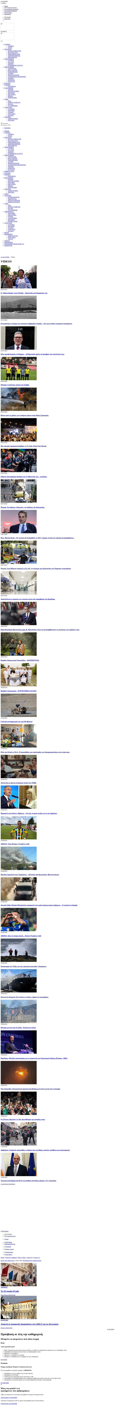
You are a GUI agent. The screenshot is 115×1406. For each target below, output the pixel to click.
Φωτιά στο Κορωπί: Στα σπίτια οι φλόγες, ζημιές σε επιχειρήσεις (24, 997)
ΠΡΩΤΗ (6, 131)
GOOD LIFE (8, 107)
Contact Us (36, 1257)
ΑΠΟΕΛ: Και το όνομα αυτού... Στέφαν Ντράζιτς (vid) (21, 936)
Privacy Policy (22, 1257)
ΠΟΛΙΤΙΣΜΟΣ (8, 88)
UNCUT (10, 239)
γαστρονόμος (8, 12)
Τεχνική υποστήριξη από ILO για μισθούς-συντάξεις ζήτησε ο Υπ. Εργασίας (28, 1181)
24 (4, 1184)
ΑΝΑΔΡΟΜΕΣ (12, 218)
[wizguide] (7, 1246)
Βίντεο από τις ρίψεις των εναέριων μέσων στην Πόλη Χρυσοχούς (25, 415)
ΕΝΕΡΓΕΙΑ (11, 80)
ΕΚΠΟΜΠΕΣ (8, 234)
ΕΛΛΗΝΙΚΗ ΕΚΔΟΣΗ (11, 9)
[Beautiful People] (9, 1244)
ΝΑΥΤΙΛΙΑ (11, 81)
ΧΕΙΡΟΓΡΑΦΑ (12, 97)
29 (11, 1184)
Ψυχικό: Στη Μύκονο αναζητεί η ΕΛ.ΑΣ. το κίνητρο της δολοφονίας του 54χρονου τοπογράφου (36, 568)
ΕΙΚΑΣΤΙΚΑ (12, 94)
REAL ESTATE (12, 70)
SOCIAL (10, 104)
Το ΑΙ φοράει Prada (10, 1291)
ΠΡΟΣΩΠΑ (11, 220)
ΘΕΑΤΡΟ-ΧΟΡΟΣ (13, 91)
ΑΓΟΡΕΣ (10, 73)
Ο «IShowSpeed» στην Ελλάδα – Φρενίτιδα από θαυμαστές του (24, 293)
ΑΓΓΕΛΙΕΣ (7, 195)
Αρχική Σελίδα (5, 257)
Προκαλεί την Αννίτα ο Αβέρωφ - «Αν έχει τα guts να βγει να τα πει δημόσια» (29, 813)
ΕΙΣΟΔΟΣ (7, 19)
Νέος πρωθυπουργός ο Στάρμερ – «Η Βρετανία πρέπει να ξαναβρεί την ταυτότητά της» (32, 354)
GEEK (6, 99)
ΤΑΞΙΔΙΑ (11, 112)
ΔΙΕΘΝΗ (10, 64)
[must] (6, 1239)
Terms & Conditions (11, 1257)
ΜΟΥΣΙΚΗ (11, 93)
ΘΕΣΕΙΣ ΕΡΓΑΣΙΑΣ (14, 202)
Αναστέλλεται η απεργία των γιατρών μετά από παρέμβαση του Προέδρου (28, 599)
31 (14, 1184)
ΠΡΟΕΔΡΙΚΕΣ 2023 (14, 54)
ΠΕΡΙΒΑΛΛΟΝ (9, 171)
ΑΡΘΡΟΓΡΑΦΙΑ (13, 118)
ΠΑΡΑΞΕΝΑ (12, 86)
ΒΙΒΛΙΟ (10, 96)
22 (1, 1184)
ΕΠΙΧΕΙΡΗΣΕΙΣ (13, 72)
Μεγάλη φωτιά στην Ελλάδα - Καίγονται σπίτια (18, 1028)
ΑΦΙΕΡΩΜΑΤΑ (9, 211)
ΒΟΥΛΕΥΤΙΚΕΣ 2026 (14, 51)
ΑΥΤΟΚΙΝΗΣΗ (12, 106)
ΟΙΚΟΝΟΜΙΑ (12, 68)
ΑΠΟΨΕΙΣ (7, 117)
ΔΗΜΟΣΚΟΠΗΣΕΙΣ (14, 55)
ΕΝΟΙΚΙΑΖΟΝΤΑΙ (13, 197)
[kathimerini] (8, 1242)
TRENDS (11, 78)
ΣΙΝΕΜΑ (10, 89)
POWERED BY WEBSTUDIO (32, 1260)
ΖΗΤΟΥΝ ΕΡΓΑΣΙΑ (14, 200)
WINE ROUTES (13, 236)
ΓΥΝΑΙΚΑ (11, 109)
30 (13, 1184)
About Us (29, 1257)
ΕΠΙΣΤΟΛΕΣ (8, 245)
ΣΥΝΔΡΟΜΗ (5, 1383)
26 (7, 1184)
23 (3, 1184)
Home (6, 6)
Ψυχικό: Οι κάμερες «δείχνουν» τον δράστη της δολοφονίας (22, 507)
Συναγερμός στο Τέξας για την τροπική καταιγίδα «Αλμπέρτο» (24, 966)
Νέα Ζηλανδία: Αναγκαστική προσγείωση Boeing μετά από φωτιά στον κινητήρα (30, 1089)
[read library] (8, 1254)
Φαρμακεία (7, 14)
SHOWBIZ (11, 110)
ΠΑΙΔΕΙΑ (11, 46)
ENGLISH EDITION (10, 11)
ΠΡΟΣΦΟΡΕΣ (8, 242)
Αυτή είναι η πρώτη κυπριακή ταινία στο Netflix (18, 783)
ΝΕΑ (9, 101)
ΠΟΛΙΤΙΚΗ (7, 49)
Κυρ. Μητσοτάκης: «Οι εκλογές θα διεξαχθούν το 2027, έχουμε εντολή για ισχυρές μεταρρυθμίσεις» (37, 538)
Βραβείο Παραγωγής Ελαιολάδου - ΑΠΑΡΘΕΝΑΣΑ (20, 660)
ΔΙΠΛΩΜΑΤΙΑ (12, 57)
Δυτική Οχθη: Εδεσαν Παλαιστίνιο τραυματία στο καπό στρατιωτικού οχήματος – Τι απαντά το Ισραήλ (39, 905)
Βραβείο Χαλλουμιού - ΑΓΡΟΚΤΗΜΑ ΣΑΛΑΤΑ (18, 691)
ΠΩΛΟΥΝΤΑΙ (12, 199)
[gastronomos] (8, 1252)
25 (5, 1184)
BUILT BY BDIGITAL (7, 1260)
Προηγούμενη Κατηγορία (8, 1295)
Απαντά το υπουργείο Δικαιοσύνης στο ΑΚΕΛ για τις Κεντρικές (29, 1324)
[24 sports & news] (10, 1236)
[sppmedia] (4, 1231)
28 (10, 1184)
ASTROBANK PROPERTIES (17, 76)
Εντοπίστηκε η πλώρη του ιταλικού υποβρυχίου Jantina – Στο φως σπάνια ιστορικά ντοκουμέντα (36, 324)
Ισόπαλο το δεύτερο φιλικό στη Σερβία (15, 385)
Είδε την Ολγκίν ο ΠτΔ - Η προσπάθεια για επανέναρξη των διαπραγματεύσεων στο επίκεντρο (35, 752)
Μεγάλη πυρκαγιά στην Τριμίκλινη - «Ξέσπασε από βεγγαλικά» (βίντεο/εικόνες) (30, 875)
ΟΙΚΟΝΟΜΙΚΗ (9, 67)
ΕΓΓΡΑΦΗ (4, 1359)
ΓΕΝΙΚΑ (10, 216)
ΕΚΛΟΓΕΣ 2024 (13, 52)
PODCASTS (11, 237)
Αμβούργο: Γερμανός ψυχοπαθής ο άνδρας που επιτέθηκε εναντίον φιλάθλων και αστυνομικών (35, 1150)
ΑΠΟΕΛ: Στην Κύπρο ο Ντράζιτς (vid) (15, 844)
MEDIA (6, 232)
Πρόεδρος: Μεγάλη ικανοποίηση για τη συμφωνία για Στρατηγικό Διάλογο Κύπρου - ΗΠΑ (34, 1058)
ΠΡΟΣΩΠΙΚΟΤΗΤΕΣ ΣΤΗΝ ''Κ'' (14, 244)
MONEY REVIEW (13, 75)
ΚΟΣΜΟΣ (7, 85)
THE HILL (11, 120)
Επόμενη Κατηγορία (6, 1328)
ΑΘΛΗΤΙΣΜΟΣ (9, 59)
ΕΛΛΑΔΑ (11, 62)
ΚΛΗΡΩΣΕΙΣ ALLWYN (15, 65)
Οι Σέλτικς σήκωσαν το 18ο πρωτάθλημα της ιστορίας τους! (23, 1119)
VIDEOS (7, 241)
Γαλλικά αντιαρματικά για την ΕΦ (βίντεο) (16, 721)
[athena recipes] (9, 1249)
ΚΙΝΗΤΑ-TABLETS (14, 102)
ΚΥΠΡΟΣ (7, 44)
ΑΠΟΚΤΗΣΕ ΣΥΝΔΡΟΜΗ (9, 1397)
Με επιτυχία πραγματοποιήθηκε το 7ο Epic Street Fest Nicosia (23, 446)
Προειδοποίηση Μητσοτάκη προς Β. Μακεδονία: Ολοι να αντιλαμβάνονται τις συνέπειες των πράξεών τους (40, 630)
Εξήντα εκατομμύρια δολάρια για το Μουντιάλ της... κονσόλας (24, 477)
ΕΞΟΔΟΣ (11, 115)
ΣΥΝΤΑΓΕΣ (11, 114)
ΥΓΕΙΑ (10, 47)
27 (8, 1184)
